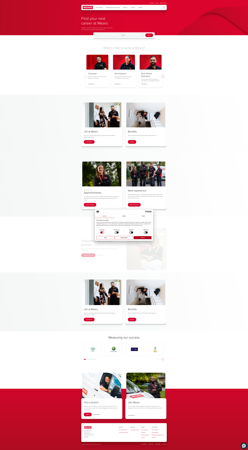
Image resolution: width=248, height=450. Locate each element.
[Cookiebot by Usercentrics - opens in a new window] (146, 212)
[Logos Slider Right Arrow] (162, 359)
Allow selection (124, 237)
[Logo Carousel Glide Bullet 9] (94, 359)
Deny (105, 237)
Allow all (143, 237)
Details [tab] (124, 216)
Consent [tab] (105, 216)
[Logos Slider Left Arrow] (158, 359)
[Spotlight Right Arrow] (162, 76)
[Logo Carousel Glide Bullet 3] (87, 359)
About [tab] (143, 216)
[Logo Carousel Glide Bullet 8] (93, 359)
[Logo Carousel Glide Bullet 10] (95, 359)
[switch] (117, 232)
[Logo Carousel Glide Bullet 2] (86, 359)
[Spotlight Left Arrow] (85, 76)
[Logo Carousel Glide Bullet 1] (85, 359)
